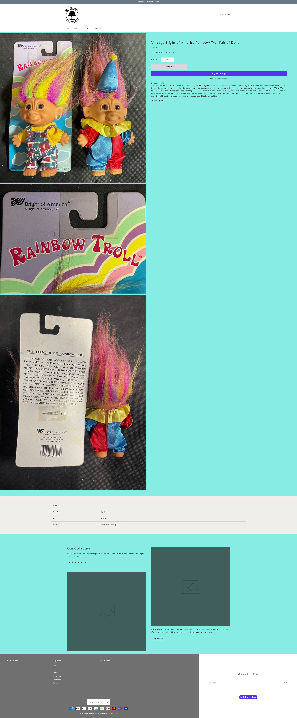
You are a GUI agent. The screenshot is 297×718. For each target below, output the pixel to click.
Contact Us (57, 680)
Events (56, 683)
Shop (55, 669)
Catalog (56, 673)
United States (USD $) (98, 702)
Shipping (155, 52)
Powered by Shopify (111, 713)
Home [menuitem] (68, 29)
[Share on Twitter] (162, 100)
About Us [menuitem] (85, 29)
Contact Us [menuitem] (97, 29)
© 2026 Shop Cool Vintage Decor (90, 713)
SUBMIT (287, 683)
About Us (57, 676)
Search (56, 666)
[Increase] (171, 60)
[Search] (217, 14)
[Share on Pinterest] (165, 100)
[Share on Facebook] (159, 100)
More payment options (219, 79)
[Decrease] (163, 60)
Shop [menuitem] (75, 29)
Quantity (155, 60)
